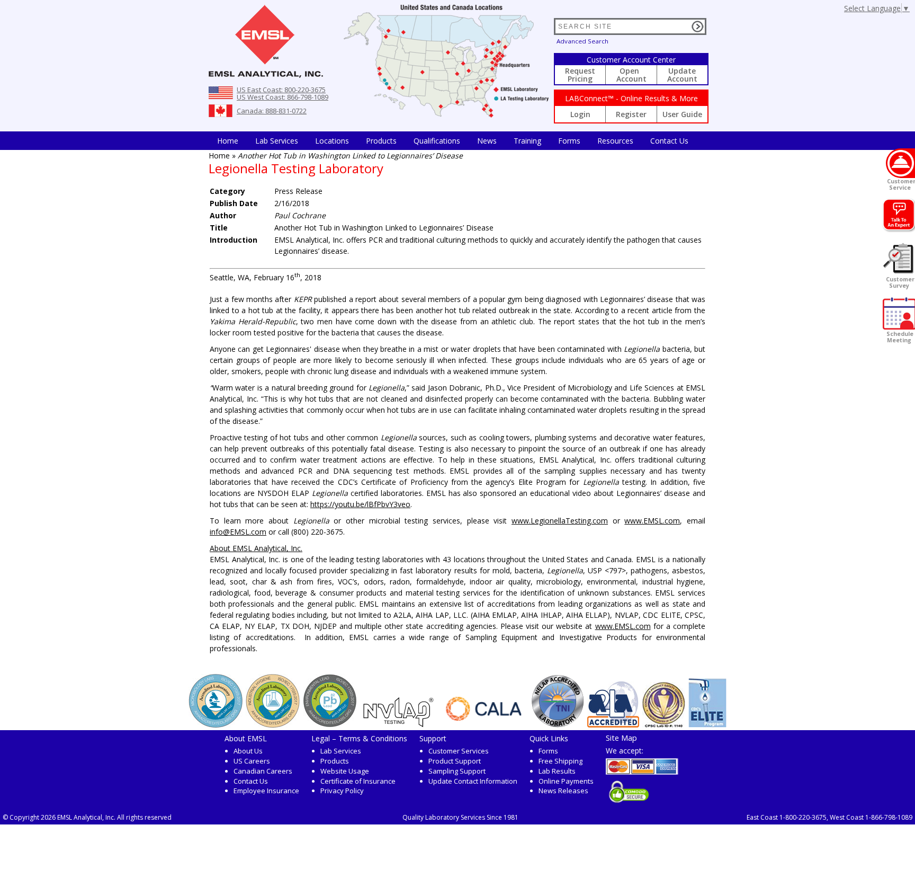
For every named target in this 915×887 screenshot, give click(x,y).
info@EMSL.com (238, 532)
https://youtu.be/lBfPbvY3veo (360, 504)
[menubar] (453, 140)
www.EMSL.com (652, 521)
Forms (569, 141)
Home (227, 141)
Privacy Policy (342, 790)
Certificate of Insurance (358, 781)
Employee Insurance (266, 790)
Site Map (621, 737)
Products (381, 141)
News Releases (563, 790)
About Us (248, 751)
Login (580, 114)
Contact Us (669, 141)
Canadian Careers (263, 771)
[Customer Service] (900, 163)
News (487, 141)
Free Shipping (560, 761)
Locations (332, 141)
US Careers (252, 761)
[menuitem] (228, 140)
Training (527, 141)
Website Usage (344, 771)
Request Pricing (580, 75)
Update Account (682, 75)
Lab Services (340, 751)
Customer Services (458, 751)
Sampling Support (457, 771)
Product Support (454, 761)
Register (631, 114)
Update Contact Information (472, 781)
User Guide (682, 114)
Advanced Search (582, 41)
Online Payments (566, 781)
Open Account (631, 75)
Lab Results (557, 771)
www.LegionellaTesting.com (560, 521)
